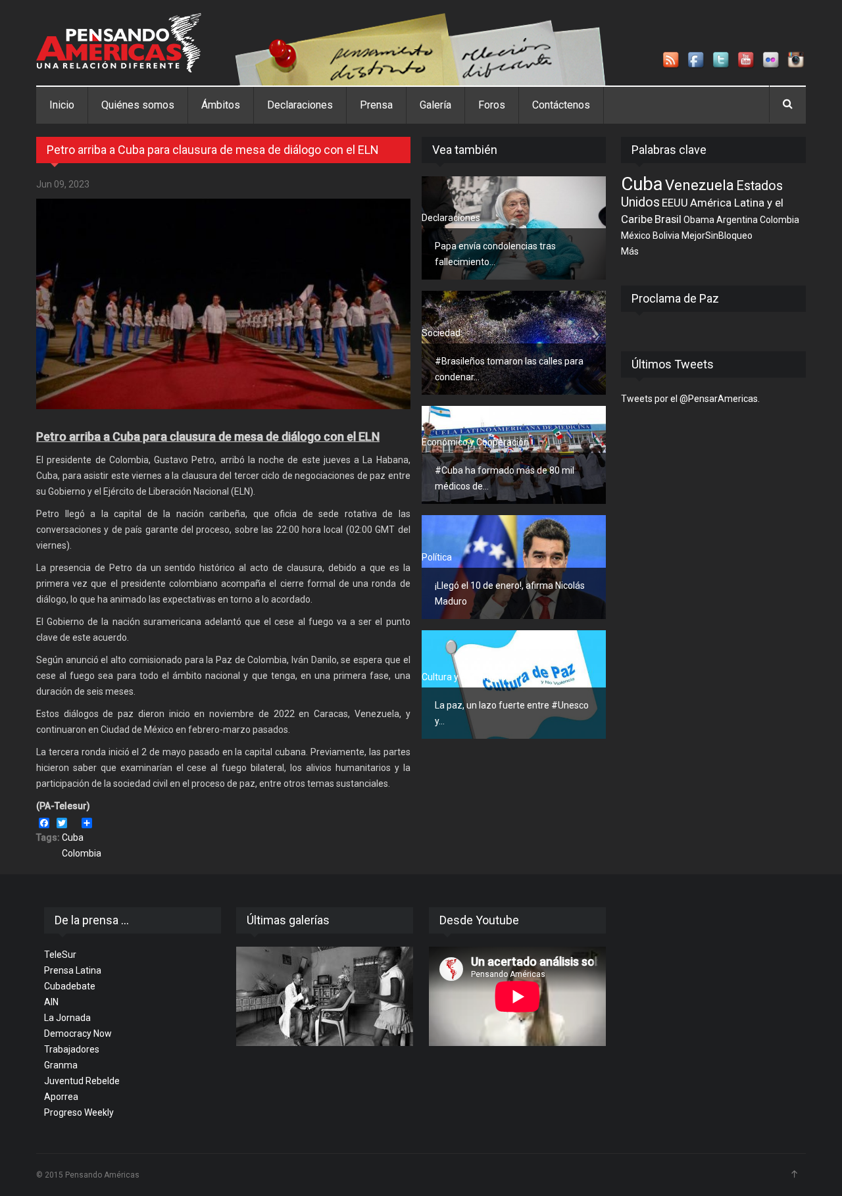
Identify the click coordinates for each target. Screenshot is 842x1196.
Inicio (61, 105)
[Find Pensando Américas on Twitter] (721, 60)
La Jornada (67, 1017)
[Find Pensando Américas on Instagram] (796, 60)
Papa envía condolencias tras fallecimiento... (495, 254)
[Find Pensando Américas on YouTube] (746, 60)
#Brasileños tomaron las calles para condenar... (509, 369)
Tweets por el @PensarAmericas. (690, 398)
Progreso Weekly (79, 1112)
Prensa (376, 105)
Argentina (737, 219)
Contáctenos (561, 105)
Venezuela (699, 184)
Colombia (81, 853)
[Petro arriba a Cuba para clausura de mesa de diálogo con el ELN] (223, 304)
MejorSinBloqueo (717, 235)
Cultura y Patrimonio (464, 677)
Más (630, 251)
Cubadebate (69, 986)
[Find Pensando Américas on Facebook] (696, 60)
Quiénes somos (137, 105)
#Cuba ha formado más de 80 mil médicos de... (504, 478)
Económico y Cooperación (475, 442)
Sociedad (441, 333)
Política (437, 557)
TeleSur (60, 954)
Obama (698, 219)
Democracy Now (78, 1033)
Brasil (668, 219)
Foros (491, 105)
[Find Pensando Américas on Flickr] (771, 60)
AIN (51, 1002)
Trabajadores (71, 1049)
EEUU (675, 202)
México (636, 235)
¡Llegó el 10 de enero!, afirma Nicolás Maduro (510, 593)
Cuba (73, 837)
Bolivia (666, 235)
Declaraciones (300, 105)
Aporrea (61, 1096)
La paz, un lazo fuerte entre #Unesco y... (512, 713)
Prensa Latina (72, 970)
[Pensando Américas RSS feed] (671, 60)
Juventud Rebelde (82, 1081)
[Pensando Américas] (118, 42)
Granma (61, 1065)
